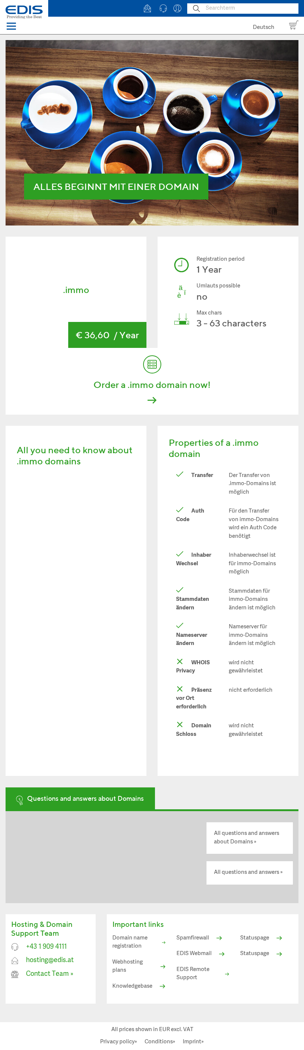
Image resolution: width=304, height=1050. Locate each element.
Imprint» (193, 1042)
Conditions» (160, 1042)
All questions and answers (246, 872)
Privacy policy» (118, 1042)
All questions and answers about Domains (246, 838)
